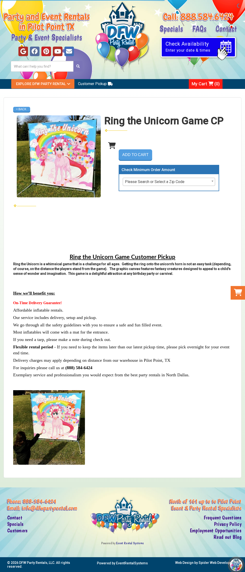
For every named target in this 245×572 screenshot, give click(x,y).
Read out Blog (227, 537)
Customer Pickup (92, 83)
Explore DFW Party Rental (41, 84)
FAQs (199, 28)
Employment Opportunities (215, 530)
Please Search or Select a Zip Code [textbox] (154, 181)
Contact (226, 28)
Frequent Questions (222, 517)
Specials (171, 28)
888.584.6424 (206, 16)
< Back (21, 109)
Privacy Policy (227, 524)
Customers (17, 530)
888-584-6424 (39, 501)
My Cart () (206, 83)
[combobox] (169, 182)
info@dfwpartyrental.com (49, 507)
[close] (241, 565)
